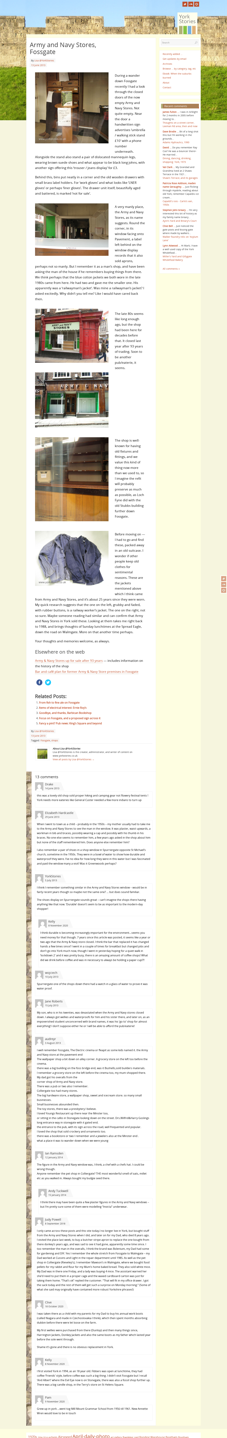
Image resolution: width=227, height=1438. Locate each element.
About (166, 82)
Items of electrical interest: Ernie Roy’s (63, 708)
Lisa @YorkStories (44, 60)
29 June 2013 (52, 816)
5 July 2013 (51, 880)
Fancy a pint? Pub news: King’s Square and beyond (70, 723)
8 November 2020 (58, 925)
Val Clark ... (169, 167)
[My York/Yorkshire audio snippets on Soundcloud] (223, 584)
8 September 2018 (55, 1223)
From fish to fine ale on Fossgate (59, 702)
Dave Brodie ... (171, 131)
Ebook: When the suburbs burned (177, 75)
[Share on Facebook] (39, 684)
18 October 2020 (54, 1306)
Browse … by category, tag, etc (179, 68)
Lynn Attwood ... (171, 245)
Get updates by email (174, 58)
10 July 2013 (51, 976)
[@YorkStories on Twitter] (223, 578)
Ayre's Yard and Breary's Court (180, 220)
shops (54, 740)
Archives (167, 63)
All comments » (171, 268)
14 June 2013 (52, 788)
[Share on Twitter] (48, 684)
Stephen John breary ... (175, 210)
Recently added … (172, 54)
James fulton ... (171, 111)
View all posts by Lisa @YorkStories (73, 759)
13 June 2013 (38, 65)
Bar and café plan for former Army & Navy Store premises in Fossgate (86, 671)
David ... (167, 147)
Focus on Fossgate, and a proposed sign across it (70, 718)
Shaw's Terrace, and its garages (180, 177)
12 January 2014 (54, 1157)
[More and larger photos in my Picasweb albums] (223, 590)
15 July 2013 (51, 1005)
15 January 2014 (57, 1195)
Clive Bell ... (169, 226)
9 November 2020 (55, 1401)
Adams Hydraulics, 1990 (176, 142)
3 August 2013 (53, 1042)
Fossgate (45, 740)
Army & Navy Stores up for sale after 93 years (69, 660)
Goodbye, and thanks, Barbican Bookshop (65, 713)
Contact (167, 87)
